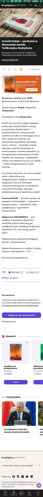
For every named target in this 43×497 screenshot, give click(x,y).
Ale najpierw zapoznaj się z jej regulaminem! (20, 305)
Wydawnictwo (13, 494)
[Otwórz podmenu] (39, 465)
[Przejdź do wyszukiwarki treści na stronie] (31, 5)
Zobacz (15, 382)
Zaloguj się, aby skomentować (21, 315)
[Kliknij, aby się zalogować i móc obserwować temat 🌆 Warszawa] (21, 272)
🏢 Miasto (31, 272)
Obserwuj (29, 494)
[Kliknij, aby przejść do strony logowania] (40, 5)
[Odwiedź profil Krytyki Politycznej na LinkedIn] (31, 476)
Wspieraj (5, 494)
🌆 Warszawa (14, 272)
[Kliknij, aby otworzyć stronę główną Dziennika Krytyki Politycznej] (21, 493)
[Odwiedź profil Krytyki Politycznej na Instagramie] (18, 476)
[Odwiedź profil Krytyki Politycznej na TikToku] (22, 476)
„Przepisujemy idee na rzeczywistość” (17, 465)
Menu (38, 494)
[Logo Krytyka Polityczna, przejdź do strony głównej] (14, 5)
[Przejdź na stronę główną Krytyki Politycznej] (13, 458)
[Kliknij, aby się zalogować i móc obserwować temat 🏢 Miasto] (37, 272)
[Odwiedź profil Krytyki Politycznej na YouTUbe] (27, 476)
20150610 (14, 278)
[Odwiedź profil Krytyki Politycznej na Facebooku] (13, 476)
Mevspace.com (23, 484)
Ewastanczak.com (8, 487)
